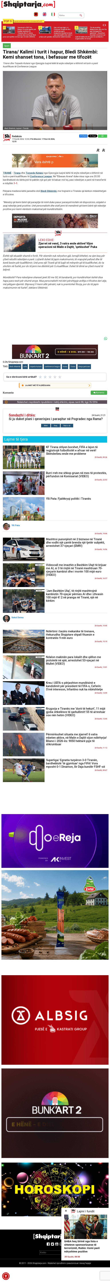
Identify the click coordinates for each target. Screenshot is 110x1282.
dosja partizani (84, 367)
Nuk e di (66, 426)
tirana (65, 367)
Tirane (72, 367)
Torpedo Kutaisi (34, 172)
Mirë (46, 426)
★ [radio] (40, 377)
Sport (6, 46)
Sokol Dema (17, 617)
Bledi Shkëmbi (49, 191)
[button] (6, 1276)
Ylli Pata (15, 525)
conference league (52, 367)
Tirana (16, 172)
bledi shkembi (14, 367)
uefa (25, 367)
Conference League (41, 176)
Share (84, 136)
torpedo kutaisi (36, 367)
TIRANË (7, 172)
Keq (55, 426)
